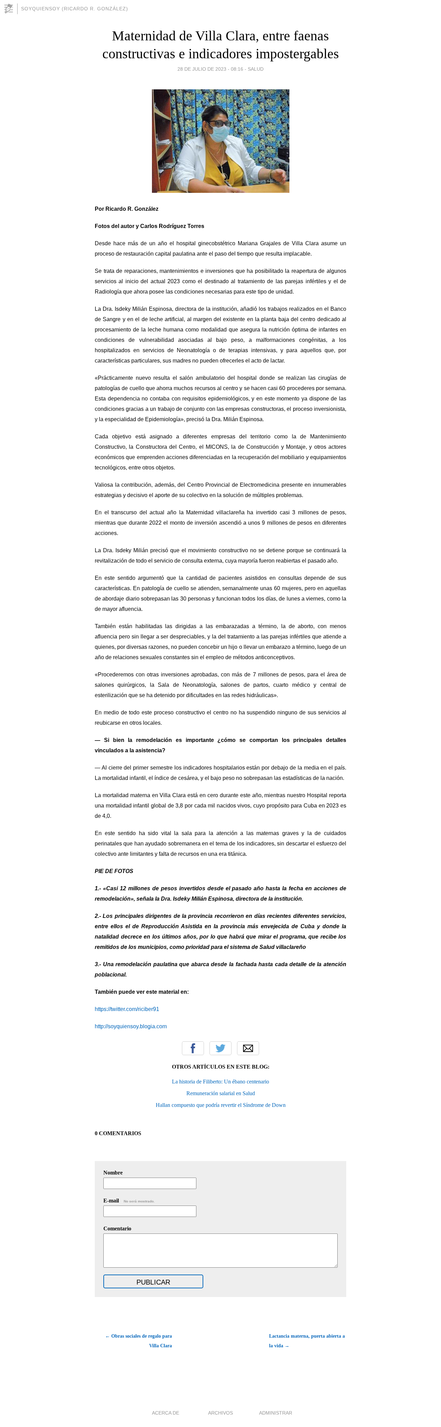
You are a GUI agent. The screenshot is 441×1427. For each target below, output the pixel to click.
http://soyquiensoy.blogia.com (131, 1026)
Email (248, 1048)
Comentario (117, 1228)
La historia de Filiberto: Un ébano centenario (220, 1081)
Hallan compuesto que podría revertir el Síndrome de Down (221, 1105)
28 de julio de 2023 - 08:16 (210, 69)
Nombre (113, 1173)
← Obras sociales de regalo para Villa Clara (138, 1341)
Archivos (220, 1413)
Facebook (193, 1048)
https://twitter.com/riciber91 (127, 1009)
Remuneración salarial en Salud (220, 1093)
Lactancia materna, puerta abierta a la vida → (307, 1341)
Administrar (275, 1413)
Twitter (220, 1048)
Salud (256, 69)
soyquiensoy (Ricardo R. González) (74, 8)
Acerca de (165, 1413)
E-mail (129, 1200)
